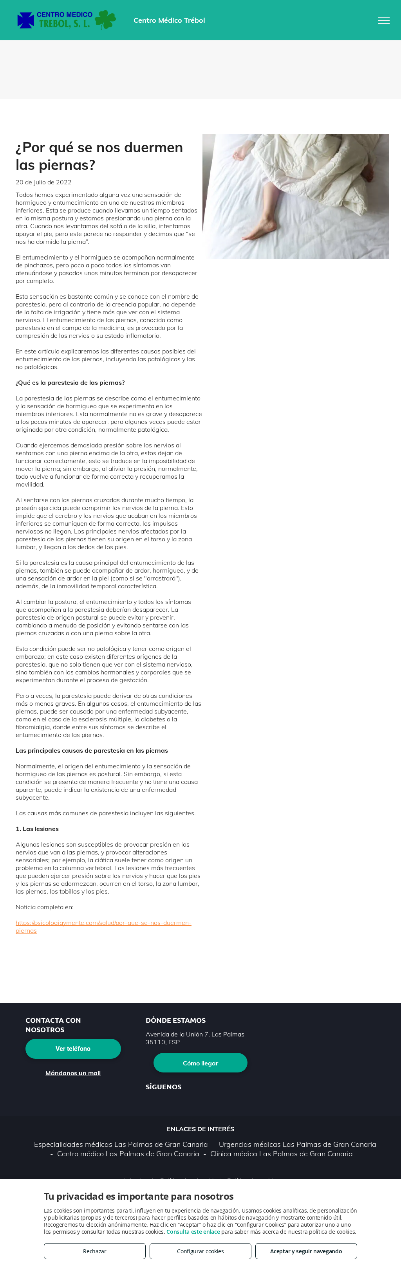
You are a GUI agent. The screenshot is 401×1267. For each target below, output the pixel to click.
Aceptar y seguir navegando (306, 1251)
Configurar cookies (200, 1251)
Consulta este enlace (193, 1231)
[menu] (384, 20)
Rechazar (95, 1251)
